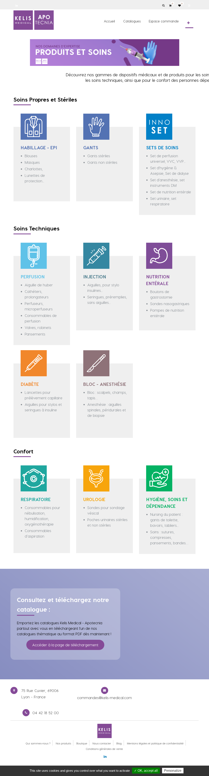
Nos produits (63, 743)
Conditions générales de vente (104, 748)
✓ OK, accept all (146, 770)
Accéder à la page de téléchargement (65, 645)
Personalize (172, 770)
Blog (119, 743)
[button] (188, 23)
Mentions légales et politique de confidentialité (155, 743)
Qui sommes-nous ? (38, 743)
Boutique (81, 743)
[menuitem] (109, 21)
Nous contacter (101, 743)
